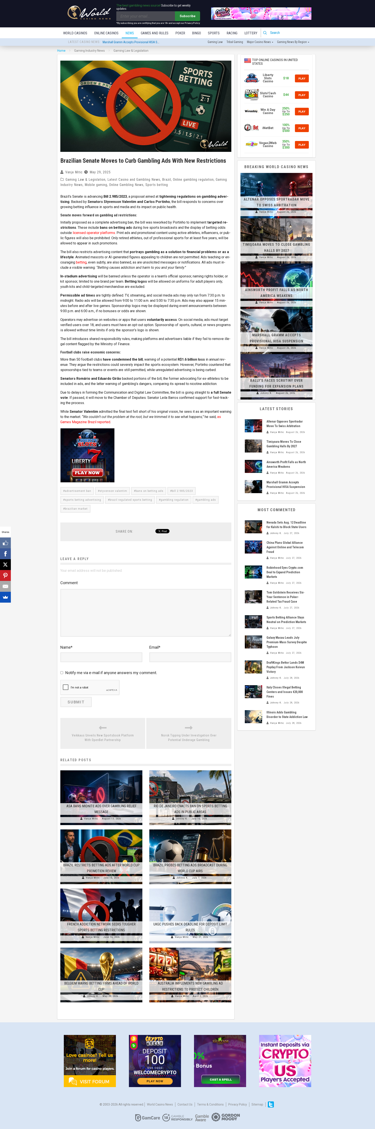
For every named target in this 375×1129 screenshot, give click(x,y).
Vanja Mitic (74, 172)
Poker (180, 33)
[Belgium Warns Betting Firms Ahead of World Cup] (101, 947)
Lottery (250, 33)
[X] (5, 564)
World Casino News (160, 1104)
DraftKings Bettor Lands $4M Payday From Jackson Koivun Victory (285, 667)
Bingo (196, 33)
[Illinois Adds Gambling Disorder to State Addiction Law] (253, 716)
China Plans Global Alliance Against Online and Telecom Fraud (285, 547)
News (129, 33)
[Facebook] (5, 553)
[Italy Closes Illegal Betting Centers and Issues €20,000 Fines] (253, 691)
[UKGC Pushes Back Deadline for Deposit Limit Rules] (190, 888)
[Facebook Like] (5, 542)
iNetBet (267, 128)
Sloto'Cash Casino (268, 94)
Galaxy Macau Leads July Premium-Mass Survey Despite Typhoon (286, 642)
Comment (69, 582)
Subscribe (188, 16)
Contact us (185, 1104)
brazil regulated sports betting (131, 499)
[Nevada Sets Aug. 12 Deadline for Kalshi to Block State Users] (253, 526)
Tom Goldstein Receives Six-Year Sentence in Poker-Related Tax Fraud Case (285, 597)
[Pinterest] (5, 575)
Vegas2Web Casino (268, 144)
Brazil (166, 179)
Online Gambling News (126, 185)
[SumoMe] (5, 597)
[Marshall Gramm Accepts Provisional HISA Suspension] (276, 309)
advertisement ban (78, 490)
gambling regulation (175, 499)
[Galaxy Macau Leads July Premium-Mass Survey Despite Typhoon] (253, 641)
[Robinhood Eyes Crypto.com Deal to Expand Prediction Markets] (253, 572)
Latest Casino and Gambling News (133, 179)
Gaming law (215, 42)
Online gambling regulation (193, 179)
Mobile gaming (96, 185)
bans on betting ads (149, 490)
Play (301, 78)
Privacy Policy (237, 1104)
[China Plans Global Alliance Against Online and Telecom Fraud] (253, 547)
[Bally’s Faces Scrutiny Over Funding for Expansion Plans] (276, 354)
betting (81, 262)
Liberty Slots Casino (268, 78)
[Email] (5, 586)
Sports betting (156, 185)
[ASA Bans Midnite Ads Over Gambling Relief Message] (101, 770)
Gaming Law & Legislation (85, 179)
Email (154, 647)
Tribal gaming (235, 42)
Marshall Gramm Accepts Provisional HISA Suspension (136, 42)
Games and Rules (154, 33)
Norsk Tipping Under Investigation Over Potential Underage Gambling (189, 738)
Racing (232, 33)
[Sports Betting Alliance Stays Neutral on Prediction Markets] (253, 621)
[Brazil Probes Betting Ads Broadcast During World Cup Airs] (190, 829)
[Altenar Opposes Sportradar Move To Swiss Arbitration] (276, 173)
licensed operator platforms (94, 233)
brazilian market (76, 508)
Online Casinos (106, 33)
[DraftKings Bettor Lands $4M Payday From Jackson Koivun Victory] (253, 666)
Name (66, 647)
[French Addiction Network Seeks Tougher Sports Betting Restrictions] (101, 888)
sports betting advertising (83, 499)
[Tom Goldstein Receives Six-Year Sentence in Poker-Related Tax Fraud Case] (253, 596)
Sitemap (257, 1104)
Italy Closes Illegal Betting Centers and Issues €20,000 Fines (284, 692)
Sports (214, 33)
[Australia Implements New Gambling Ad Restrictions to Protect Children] (190, 947)
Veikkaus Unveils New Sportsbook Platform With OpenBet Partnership (103, 738)
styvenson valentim (113, 490)
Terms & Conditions (210, 1104)
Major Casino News (259, 42)
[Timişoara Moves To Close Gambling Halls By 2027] (276, 218)
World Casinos (75, 33)
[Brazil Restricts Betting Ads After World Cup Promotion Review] (101, 829)
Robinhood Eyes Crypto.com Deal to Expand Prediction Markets (284, 572)
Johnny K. (182, 818)
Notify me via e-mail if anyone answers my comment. (111, 672)
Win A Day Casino (268, 111)
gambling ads (206, 499)
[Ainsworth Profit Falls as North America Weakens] (276, 263)
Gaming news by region (292, 42)
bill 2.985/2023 (182, 490)
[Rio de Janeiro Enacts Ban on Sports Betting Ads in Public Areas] (190, 770)
